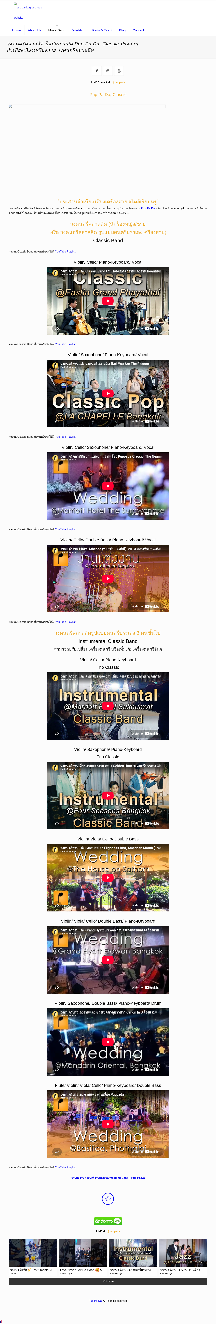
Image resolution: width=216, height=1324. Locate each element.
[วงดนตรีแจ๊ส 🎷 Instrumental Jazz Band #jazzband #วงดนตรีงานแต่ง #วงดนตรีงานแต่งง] (33, 1253)
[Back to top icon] (199, 1317)
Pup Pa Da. (95, 1300)
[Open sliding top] (212, 4)
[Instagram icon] (108, 1307)
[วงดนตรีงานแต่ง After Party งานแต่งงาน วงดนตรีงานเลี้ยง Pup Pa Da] (30, 12)
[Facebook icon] (104, 1307)
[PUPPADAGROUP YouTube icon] (111, 1307)
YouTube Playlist (65, 251)
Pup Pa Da (148, 208)
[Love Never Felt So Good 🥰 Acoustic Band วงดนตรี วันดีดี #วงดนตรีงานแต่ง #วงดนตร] (83, 1253)
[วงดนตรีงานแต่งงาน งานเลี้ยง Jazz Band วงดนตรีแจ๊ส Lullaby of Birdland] (183, 1253)
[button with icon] (97, 71)
